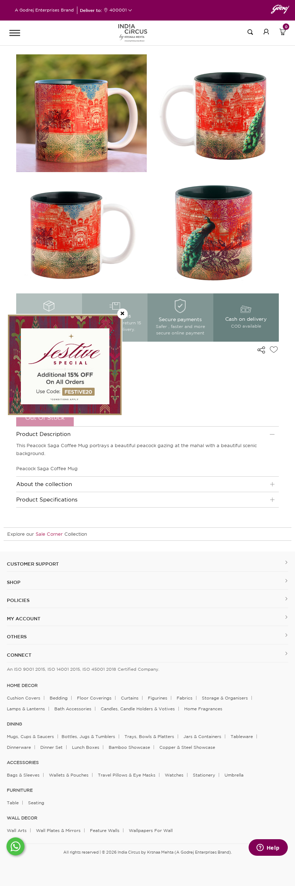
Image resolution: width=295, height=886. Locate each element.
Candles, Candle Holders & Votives (138, 709)
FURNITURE (20, 790)
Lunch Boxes (85, 747)
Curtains (130, 698)
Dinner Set (51, 747)
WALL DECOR (22, 818)
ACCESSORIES (23, 762)
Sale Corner (49, 534)
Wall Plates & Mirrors (58, 830)
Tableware (242, 736)
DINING (14, 724)
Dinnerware (19, 747)
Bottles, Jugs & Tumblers (88, 736)
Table (13, 803)
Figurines (157, 698)
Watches (174, 775)
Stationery (204, 775)
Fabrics (184, 698)
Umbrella (234, 775)
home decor (22, 685)
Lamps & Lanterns (26, 709)
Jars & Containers (202, 736)
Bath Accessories (72, 709)
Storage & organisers (225, 698)
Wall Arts (17, 830)
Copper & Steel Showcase (187, 747)
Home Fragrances (203, 709)
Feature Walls (104, 830)
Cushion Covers (23, 698)
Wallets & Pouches (68, 775)
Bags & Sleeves (23, 775)
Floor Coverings (94, 698)
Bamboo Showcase (129, 747)
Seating (36, 803)
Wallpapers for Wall (151, 830)
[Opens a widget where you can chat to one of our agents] (268, 848)
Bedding (59, 698)
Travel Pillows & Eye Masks (126, 775)
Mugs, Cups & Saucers (30, 736)
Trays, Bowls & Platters (149, 736)
